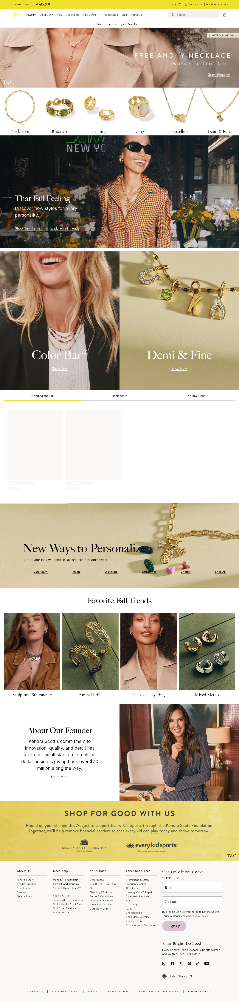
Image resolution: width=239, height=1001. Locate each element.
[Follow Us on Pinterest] (189, 964)
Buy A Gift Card (62, 912)
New (59, 14)
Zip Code (171, 902)
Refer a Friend (25, 896)
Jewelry (31, 14)
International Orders (101, 900)
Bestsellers (72, 14)
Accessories (110, 14)
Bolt (128, 900)
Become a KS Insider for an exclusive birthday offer (116, 24)
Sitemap (92, 991)
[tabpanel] (119, 449)
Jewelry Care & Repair (139, 892)
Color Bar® (46, 14)
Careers (21, 892)
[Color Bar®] (60, 320)
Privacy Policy (200, 915)
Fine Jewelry (91, 14)
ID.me (129, 908)
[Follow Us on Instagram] (164, 964)
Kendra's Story (25, 879)
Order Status (97, 879)
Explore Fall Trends (64, 228)
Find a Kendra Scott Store (68, 904)
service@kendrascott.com (68, 899)
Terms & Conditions (101, 896)
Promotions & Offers (138, 879)
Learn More (60, 777)
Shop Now (60, 368)
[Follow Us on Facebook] (172, 964)
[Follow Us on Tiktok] (198, 964)
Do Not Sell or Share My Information (158, 991)
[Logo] (15, 15)
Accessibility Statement (65, 991)
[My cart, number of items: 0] (225, 14)
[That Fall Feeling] (119, 191)
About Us (136, 14)
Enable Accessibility (217, 4)
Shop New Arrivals (29, 228)
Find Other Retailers (64, 908)
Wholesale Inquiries (101, 904)
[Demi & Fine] (179, 320)
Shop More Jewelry (137, 916)
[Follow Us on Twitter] (181, 964)
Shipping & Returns (101, 892)
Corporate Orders (100, 908)
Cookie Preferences (117, 991)
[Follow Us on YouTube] (206, 964)
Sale (124, 14)
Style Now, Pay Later (138, 896)
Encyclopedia (134, 912)
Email (168, 887)
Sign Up (174, 926)
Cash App (132, 904)
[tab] (42, 395)
